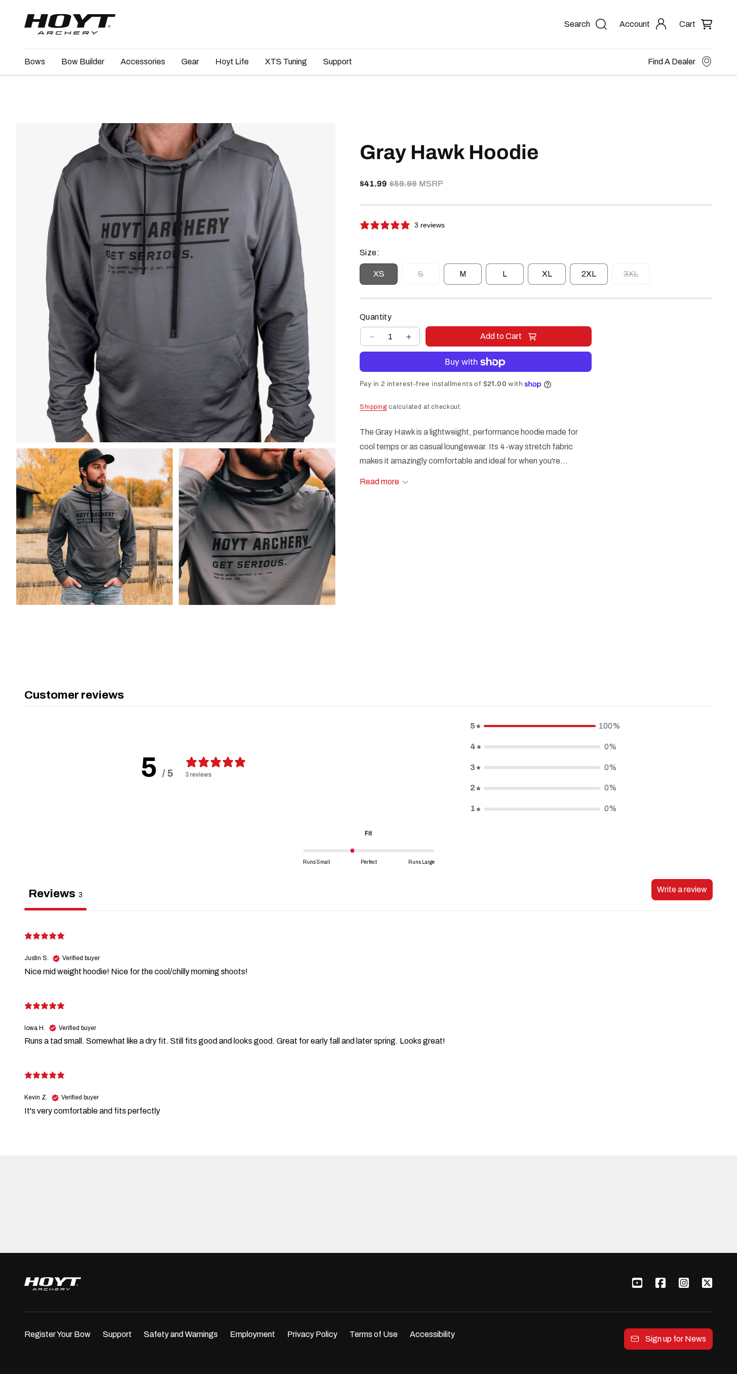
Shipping (373, 407)
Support (337, 61)
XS (378, 274)
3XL (637, 277)
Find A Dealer (671, 61)
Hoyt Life (232, 61)
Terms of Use (374, 1334)
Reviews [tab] (55, 893)
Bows (34, 61)
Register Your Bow (57, 1334)
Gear (190, 61)
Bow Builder (82, 61)
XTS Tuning (286, 61)
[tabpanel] (368, 1021)
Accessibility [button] (432, 1334)
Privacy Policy (312, 1334)
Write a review (682, 889)
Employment (252, 1334)
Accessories (143, 61)
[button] (696, 24)
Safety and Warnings (181, 1334)
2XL (588, 274)
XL (547, 274)
